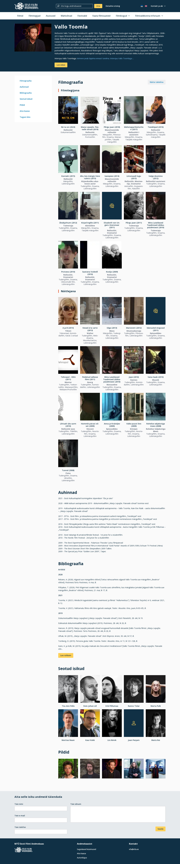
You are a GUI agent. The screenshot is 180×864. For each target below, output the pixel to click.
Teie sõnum (75, 804)
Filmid (20, 15)
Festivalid (82, 15)
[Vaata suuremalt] (32, 38)
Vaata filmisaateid (101, 15)
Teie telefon (20, 827)
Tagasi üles (25, 117)
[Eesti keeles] (142, 6)
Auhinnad (24, 87)
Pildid (22, 105)
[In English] (146, 6)
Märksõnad (66, 15)
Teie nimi (18, 804)
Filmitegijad (34, 15)
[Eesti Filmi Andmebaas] (26, 6)
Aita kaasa (25, 111)
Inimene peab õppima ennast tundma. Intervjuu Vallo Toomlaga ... (105, 58)
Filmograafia (25, 81)
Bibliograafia (26, 93)
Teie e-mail (19, 815)
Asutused (50, 15)
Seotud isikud (26, 99)
